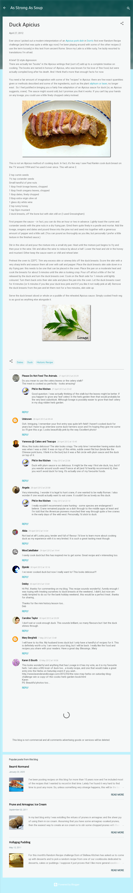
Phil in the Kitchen (41, 389)
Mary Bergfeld (29, 637)
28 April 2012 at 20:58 (40, 488)
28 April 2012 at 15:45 (67, 441)
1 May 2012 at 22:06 (61, 460)
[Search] (128, 9)
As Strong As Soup (26, 8)
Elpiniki (25, 567)
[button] (122, 23)
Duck (30, 362)
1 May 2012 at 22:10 (61, 501)
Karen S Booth (29, 660)
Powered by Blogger (68, 884)
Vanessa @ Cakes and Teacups (39, 441)
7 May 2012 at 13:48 (47, 638)
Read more (117, 794)
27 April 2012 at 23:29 (69, 376)
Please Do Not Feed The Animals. (40, 375)
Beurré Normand (19, 766)
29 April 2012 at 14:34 (38, 531)
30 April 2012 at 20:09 (49, 618)
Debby (25, 583)
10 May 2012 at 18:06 (48, 660)
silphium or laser (98, 83)
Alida (24, 530)
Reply (25, 412)
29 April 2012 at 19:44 (49, 550)
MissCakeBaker (30, 550)
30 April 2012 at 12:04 (39, 584)
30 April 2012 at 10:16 (40, 567)
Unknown (27, 419)
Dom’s (90, 40)
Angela (25, 487)
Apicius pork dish (75, 40)
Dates (20, 362)
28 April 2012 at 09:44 (43, 419)
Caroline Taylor (30, 618)
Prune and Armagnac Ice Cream (28, 804)
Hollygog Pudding (19, 842)
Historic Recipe (45, 362)
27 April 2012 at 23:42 (62, 389)
